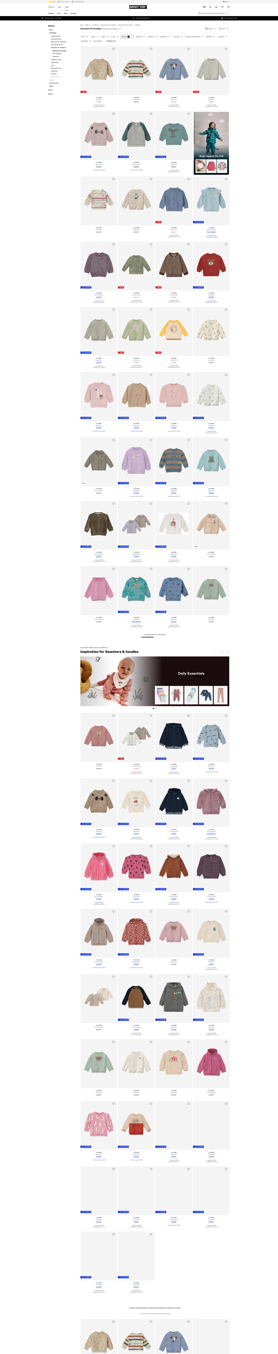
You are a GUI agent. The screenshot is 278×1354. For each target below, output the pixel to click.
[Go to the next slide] (228, 652)
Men (59, 7)
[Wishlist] (222, 7)
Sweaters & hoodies (125, 25)
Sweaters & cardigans (108, 25)
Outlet (53, 1)
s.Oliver (137, 25)
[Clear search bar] (228, 13)
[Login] (210, 7)
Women (51, 7)
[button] (210, 28)
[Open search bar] (199, 13)
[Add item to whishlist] (113, 49)
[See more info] (98, 108)
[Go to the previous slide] (216, 652)
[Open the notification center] (216, 7)
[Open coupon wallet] (204, 7)
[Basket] (228, 7)
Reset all (112, 41)
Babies (87, 25)
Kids (66, 7)
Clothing (95, 25)
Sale (93, 37)
